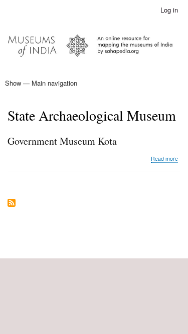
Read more (164, 159)
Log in (169, 10)
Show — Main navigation (41, 83)
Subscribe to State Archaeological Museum (12, 203)
